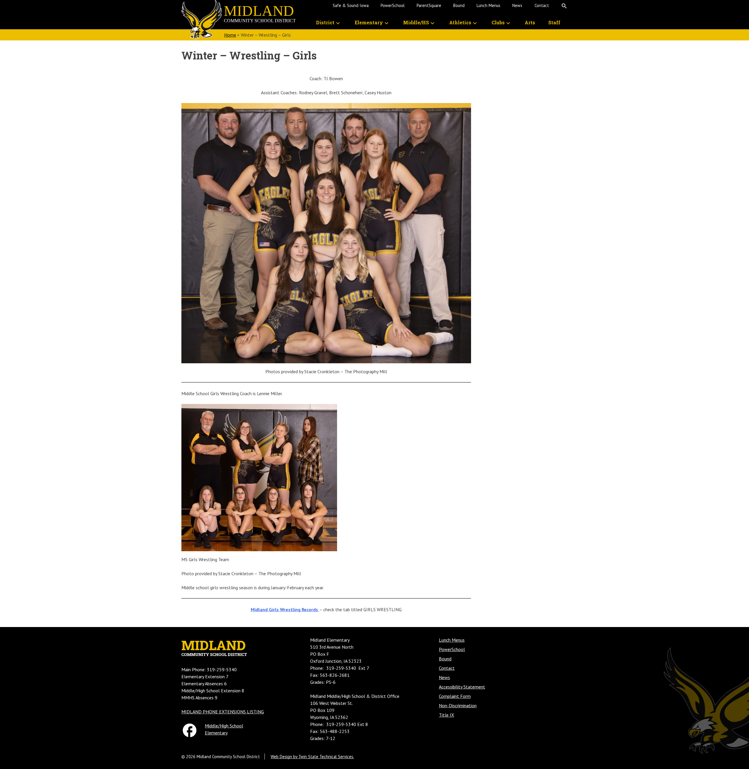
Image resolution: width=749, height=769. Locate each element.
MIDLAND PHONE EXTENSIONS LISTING (222, 712)
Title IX (446, 715)
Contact (542, 5)
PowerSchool (393, 5)
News (517, 5)
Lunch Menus (488, 5)
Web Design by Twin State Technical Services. (312, 756)
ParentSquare (429, 5)
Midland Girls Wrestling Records (285, 609)
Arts (530, 22)
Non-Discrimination (458, 705)
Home (230, 35)
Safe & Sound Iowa (351, 5)
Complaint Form (455, 696)
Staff (554, 22)
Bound (459, 5)
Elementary (216, 733)
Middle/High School (224, 726)
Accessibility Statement (462, 687)
